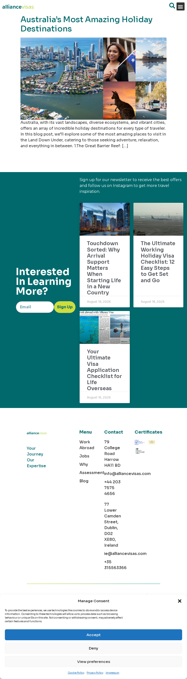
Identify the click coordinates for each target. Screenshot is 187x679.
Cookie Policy (76, 672)
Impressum (112, 672)
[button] (179, 601)
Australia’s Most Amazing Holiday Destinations (86, 24)
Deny (93, 648)
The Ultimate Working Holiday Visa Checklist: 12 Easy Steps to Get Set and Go (158, 261)
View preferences (93, 661)
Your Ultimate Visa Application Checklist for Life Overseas (104, 370)
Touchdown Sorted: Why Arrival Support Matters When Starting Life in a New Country (104, 268)
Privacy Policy (95, 672)
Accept (93, 634)
